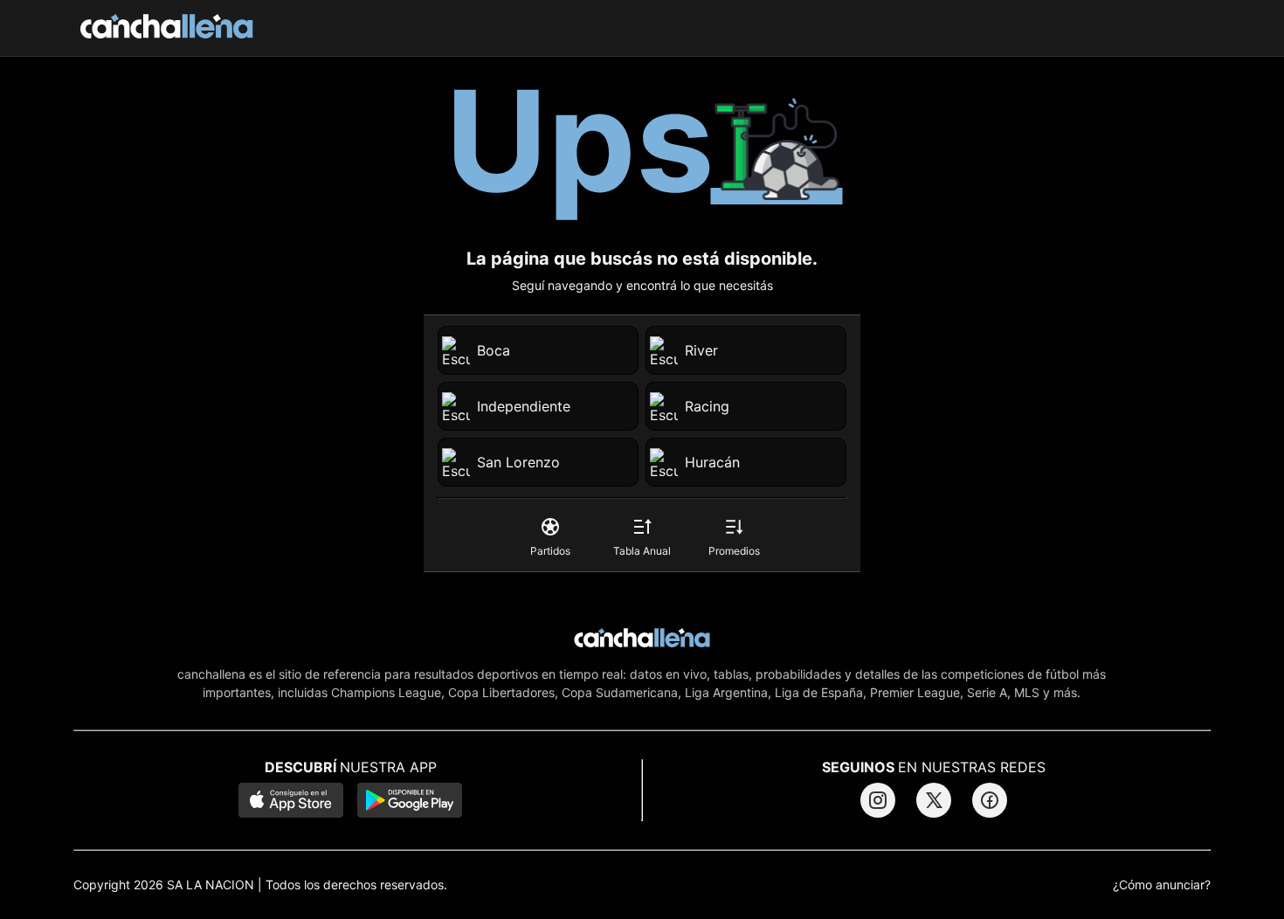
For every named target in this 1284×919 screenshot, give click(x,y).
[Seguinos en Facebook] (989, 800)
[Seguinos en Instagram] (877, 800)
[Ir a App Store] (290, 802)
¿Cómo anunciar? (1162, 885)
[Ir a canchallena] (166, 28)
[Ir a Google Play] (409, 802)
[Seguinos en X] (933, 800)
